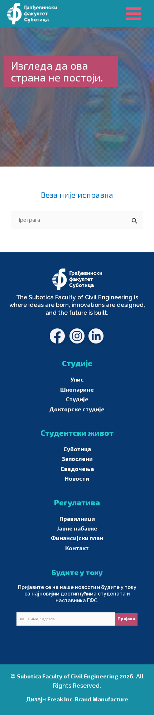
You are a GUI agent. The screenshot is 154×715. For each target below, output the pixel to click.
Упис (77, 379)
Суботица (77, 448)
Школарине (77, 389)
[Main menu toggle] (133, 13)
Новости (77, 478)
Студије (77, 399)
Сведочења (77, 468)
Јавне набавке (77, 528)
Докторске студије (77, 409)
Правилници (77, 518)
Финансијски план (77, 537)
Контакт (77, 548)
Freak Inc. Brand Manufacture (87, 699)
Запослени (77, 458)
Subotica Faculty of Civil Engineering (67, 676)
